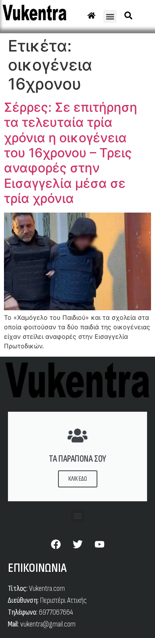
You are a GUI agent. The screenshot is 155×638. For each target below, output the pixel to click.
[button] (109, 16)
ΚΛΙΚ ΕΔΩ (77, 479)
